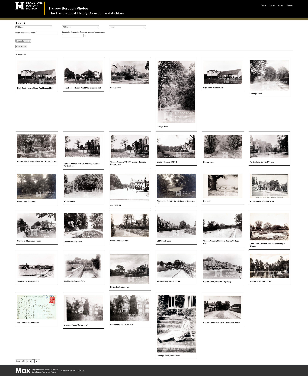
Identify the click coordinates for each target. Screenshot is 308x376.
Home (263, 5)
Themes (289, 5)
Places (272, 5)
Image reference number (25, 32)
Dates (280, 5)
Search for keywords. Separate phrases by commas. (83, 32)
